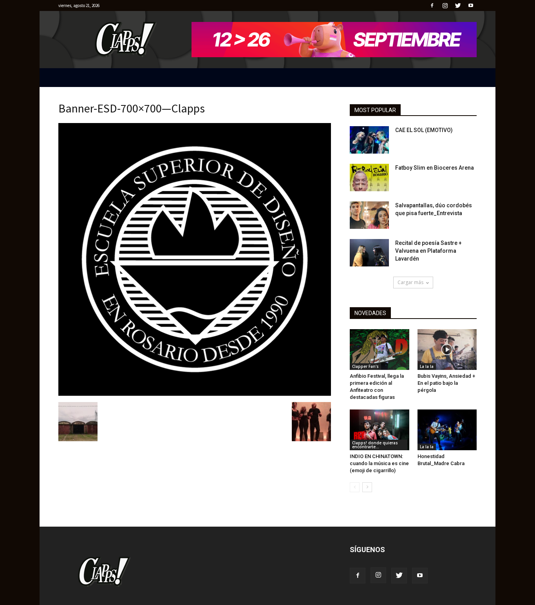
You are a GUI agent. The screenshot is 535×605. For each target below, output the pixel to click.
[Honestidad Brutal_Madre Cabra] (447, 429)
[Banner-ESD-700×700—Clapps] (194, 393)
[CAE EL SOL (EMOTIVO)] (369, 140)
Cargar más (410, 282)
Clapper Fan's (365, 366)
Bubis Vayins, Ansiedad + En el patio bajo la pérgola (446, 383)
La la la (427, 366)
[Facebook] (432, 5)
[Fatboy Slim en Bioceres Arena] (369, 177)
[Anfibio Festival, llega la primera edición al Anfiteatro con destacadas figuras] (379, 349)
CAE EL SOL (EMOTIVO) (424, 130)
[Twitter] (458, 5)
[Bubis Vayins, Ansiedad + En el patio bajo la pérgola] (447, 349)
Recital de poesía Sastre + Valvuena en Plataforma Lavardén (428, 251)
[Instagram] (445, 5)
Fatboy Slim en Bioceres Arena (434, 168)
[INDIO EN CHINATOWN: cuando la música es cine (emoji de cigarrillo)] (379, 429)
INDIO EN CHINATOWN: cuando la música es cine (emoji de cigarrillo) (379, 463)
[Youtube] (471, 5)
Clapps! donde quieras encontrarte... (375, 444)
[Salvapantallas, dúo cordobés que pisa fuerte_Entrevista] (369, 215)
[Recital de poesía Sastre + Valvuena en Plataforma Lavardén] (369, 252)
